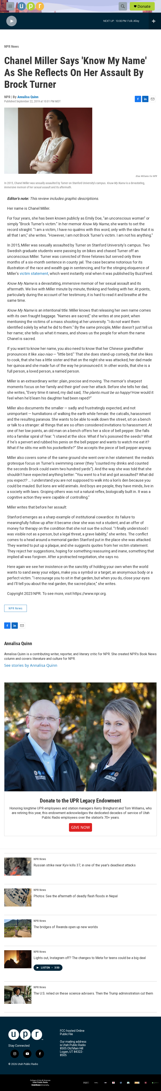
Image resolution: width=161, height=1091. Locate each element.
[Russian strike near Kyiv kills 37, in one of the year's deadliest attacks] (17, 867)
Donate (144, 6)
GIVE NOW (80, 827)
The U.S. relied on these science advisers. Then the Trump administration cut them (93, 993)
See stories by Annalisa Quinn (30, 665)
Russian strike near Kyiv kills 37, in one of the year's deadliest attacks (85, 865)
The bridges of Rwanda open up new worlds (66, 927)
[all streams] (155, 21)
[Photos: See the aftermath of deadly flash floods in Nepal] (17, 897)
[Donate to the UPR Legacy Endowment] (80, 737)
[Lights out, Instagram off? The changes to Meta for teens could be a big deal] (17, 959)
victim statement (34, 273)
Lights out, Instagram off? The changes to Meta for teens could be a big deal (90, 958)
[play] (11, 21)
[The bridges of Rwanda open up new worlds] (17, 928)
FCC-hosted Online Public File (72, 1032)
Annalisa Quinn (27, 97)
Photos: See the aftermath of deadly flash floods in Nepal (76, 896)
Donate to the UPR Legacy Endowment (80, 800)
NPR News (11, 46)
